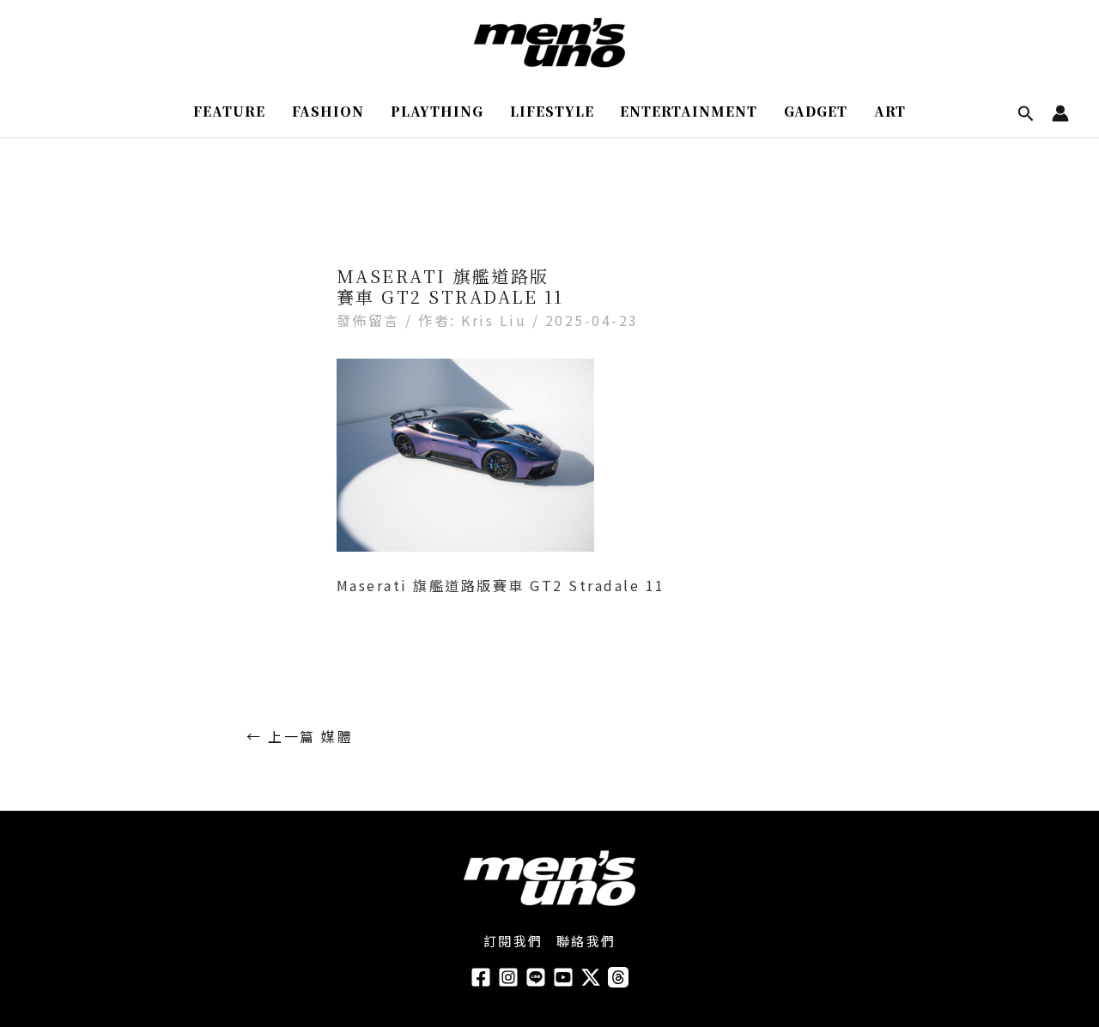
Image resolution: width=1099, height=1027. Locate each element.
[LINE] (535, 977)
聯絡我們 (586, 941)
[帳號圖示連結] (1060, 113)
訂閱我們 (513, 941)
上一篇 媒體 (299, 736)
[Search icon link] (1026, 114)
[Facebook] (481, 977)
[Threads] (618, 977)
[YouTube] (563, 977)
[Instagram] (508, 977)
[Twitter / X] (590, 977)
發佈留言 (368, 320)
